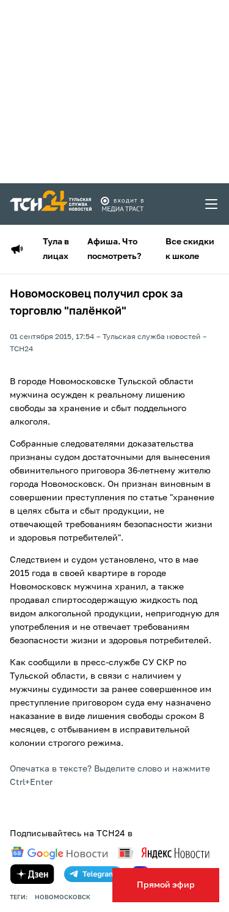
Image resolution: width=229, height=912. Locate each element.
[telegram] (93, 874)
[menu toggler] (212, 204)
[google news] (59, 853)
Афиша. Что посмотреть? (114, 249)
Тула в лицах (56, 249)
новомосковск (62, 897)
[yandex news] (163, 853)
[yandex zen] (32, 874)
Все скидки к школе (189, 249)
